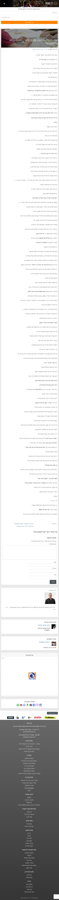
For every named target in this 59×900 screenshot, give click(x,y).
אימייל (54, 568)
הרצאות (29, 797)
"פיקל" (29, 790)
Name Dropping (29, 788)
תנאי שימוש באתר (29, 892)
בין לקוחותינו (29, 887)
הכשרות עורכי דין (29, 766)
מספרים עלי (29, 884)
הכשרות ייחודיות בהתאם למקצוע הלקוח (29, 805)
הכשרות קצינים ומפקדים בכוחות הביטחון (29, 773)
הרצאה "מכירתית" (29, 814)
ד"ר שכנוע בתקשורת (52, 713)
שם (54, 562)
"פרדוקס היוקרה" (29, 826)
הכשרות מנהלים (29, 758)
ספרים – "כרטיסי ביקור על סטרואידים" (29, 744)
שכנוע (29, 836)
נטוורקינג (29, 875)
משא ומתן (29, 841)
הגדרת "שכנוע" (29, 863)
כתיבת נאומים (29, 843)
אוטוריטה (29, 824)
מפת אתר (29, 889)
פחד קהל (29, 838)
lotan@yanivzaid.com (29, 737)
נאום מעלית (29, 877)
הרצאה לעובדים (29, 853)
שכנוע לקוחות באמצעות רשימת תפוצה (29, 749)
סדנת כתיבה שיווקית (44, 625)
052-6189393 (22, 735)
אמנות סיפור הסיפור (29, 858)
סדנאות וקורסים (29, 800)
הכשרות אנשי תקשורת (29, 763)
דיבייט (29, 833)
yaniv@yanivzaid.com (29, 731)
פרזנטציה (29, 812)
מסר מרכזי (29, 817)
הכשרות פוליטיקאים (29, 771)
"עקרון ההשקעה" (29, 785)
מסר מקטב (29, 868)
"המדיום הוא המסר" (29, 751)
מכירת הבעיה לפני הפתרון (29, 783)
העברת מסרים (29, 846)
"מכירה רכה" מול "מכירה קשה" (29, 780)
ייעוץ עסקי (29, 802)
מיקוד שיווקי (29, 746)
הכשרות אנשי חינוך (29, 768)
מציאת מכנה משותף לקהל (29, 865)
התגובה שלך (52, 544)
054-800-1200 (23, 729)
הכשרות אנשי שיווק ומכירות (29, 761)
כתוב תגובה (36, 49)
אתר (55, 574)
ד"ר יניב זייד (52, 590)
